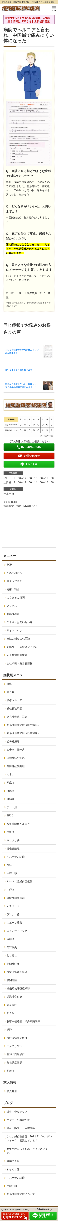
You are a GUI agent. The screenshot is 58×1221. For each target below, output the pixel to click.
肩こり (10, 692)
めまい (10, 774)
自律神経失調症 (16, 766)
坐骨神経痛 (13, 741)
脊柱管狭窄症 (14, 708)
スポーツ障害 (14, 922)
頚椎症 (10, 832)
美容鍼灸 (12, 947)
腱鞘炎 (10, 799)
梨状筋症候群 (14, 1062)
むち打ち (12, 955)
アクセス (12, 605)
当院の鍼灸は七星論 (18, 638)
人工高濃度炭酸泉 (21, 655)
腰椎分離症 (13, 848)
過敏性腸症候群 (16, 898)
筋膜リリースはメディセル (22, 647)
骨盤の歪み (13, 1161)
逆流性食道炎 (14, 996)
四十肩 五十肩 (16, 749)
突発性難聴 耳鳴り (19, 716)
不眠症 (10, 782)
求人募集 (12, 1091)
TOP (9, 564)
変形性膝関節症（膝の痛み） (23, 725)
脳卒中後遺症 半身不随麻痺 (23, 1021)
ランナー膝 (14, 914)
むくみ (10, 1013)
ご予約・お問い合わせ (19, 622)
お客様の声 (13, 614)
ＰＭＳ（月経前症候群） (21, 881)
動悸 (9, 1029)
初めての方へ (14, 573)
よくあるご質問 (16, 597)
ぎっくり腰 (13, 1169)
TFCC (10, 815)
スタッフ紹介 (14, 581)
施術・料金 (13, 589)
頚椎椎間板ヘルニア (18, 823)
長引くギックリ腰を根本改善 (18, 370)
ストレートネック (17, 930)
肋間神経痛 (13, 963)
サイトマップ (14, 630)
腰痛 (9, 684)
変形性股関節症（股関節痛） (23, 733)
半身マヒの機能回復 (19, 1119)
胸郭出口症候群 (16, 1054)
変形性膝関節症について (21, 1194)
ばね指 (10, 790)
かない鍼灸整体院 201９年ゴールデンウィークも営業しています (29, 1138)
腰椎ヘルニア (14, 700)
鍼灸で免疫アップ (17, 1111)
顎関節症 (12, 980)
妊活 (9, 865)
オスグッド (13, 906)
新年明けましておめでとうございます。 (27, 1150)
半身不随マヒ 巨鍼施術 (21, 1128)
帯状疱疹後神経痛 (17, 972)
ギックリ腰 (13, 840)
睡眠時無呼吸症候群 (18, 988)
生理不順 (12, 873)
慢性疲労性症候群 (17, 1037)
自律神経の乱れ (16, 758)
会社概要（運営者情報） (21, 663)
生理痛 (10, 889)
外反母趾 (12, 1005)
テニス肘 (12, 807)
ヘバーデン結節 (16, 856)
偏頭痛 (10, 939)
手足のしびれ (14, 1046)
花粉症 (10, 1070)
